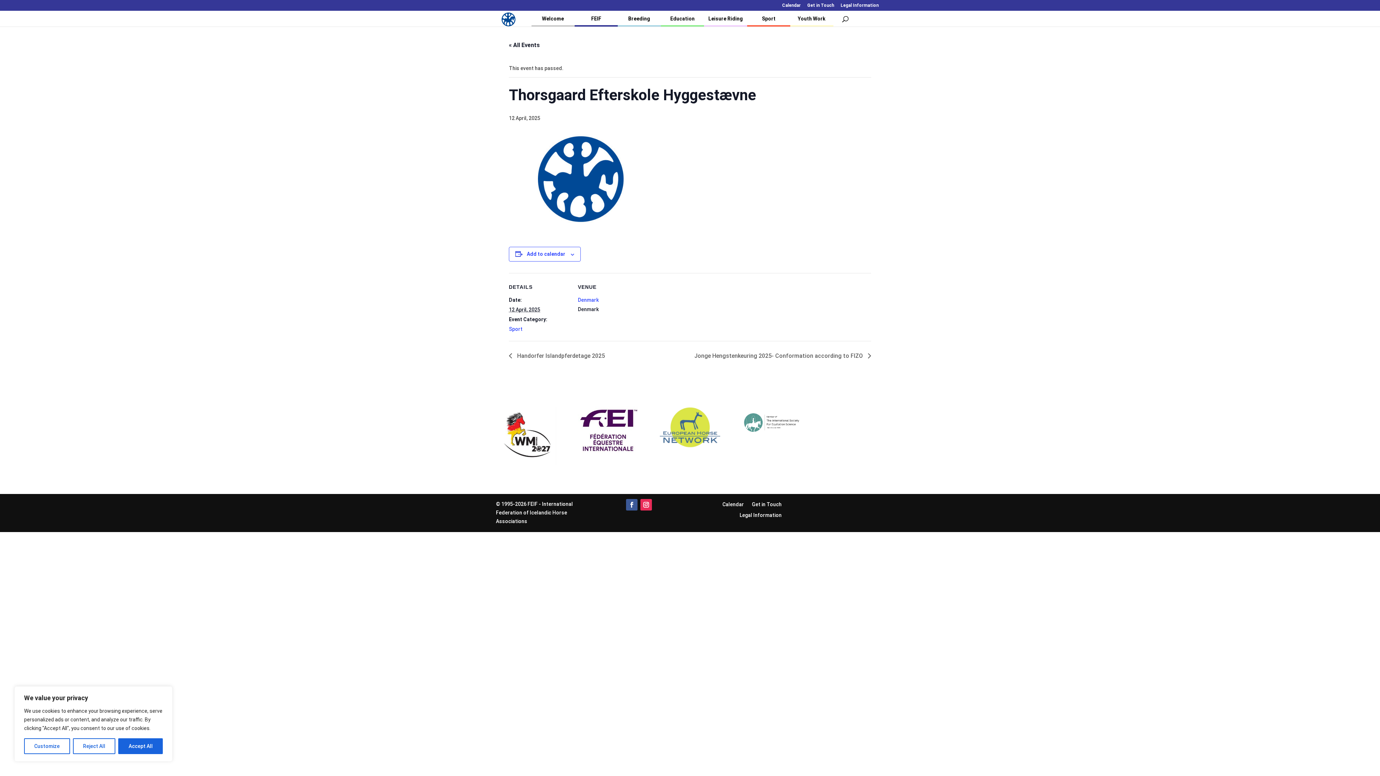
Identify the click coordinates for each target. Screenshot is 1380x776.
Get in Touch (820, 5)
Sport (769, 19)
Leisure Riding (725, 19)
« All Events (524, 45)
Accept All (141, 746)
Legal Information (860, 5)
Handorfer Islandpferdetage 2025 (560, 355)
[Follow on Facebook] (632, 505)
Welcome (553, 19)
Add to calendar (546, 254)
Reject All (94, 746)
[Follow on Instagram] (646, 505)
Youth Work (811, 19)
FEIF (596, 19)
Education (682, 19)
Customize (47, 746)
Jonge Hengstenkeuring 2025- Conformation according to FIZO (779, 355)
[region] (93, 724)
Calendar (791, 5)
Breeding (639, 19)
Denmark (588, 300)
